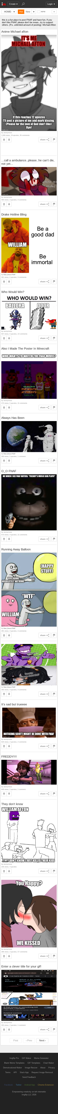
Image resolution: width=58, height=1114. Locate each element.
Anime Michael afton (14, 31)
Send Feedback (29, 1077)
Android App (29, 1085)
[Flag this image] (54, 139)
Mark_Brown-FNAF (9, 274)
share (43, 139)
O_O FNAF (8, 471)
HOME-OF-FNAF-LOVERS (7, 12)
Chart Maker (48, 1063)
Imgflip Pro (14, 1058)
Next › (42, 1040)
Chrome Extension (46, 1085)
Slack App (24, 1072)
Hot (21, 11)
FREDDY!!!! (9, 756)
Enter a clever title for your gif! (21, 966)
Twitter (18, 1085)
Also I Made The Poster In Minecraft (25, 348)
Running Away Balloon (16, 549)
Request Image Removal (42, 1072)
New (28, 11)
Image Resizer (31, 1068)
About (42, 1068)
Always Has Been (12, 417)
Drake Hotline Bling (13, 214)
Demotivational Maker (12, 1068)
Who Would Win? (12, 292)
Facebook (8, 1085)
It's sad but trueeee (14, 704)
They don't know (12, 804)
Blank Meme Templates (14, 1063)
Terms (8, 1072)
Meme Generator (41, 1058)
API (15, 1072)
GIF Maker (26, 1058)
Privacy (51, 1068)
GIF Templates (34, 1063)
